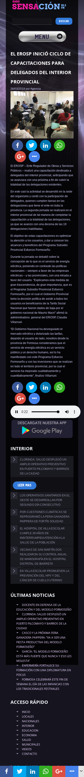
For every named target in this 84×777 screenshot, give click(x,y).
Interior (28, 726)
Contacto (29, 754)
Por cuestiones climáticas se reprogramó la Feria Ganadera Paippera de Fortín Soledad (45, 516)
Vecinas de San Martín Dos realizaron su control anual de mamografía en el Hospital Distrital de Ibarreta (43, 556)
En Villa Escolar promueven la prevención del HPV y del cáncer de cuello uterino (44, 575)
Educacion (30, 730)
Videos (27, 749)
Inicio (26, 712)
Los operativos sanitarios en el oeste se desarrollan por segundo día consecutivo (45, 500)
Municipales (31, 744)
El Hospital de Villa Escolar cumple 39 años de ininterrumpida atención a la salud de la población (42, 535)
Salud (26, 740)
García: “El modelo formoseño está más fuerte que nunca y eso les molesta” (44, 656)
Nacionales (30, 721)
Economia (29, 735)
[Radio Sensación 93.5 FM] (42, 5)
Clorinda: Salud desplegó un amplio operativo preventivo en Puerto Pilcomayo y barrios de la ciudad (44, 466)
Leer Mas (25, 485)
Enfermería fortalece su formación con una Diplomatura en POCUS (43, 670)
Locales (28, 717)
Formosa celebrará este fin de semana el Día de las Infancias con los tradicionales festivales (42, 684)
